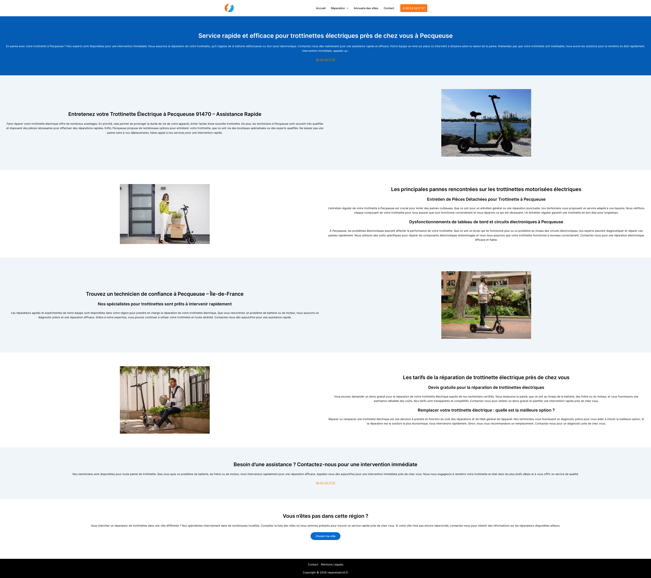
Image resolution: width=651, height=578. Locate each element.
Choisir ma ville (325, 536)
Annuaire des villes (366, 8)
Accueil (321, 8)
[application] (346, 8)
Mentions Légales (332, 564)
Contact (389, 8)
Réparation (338, 8)
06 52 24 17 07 (325, 59)
